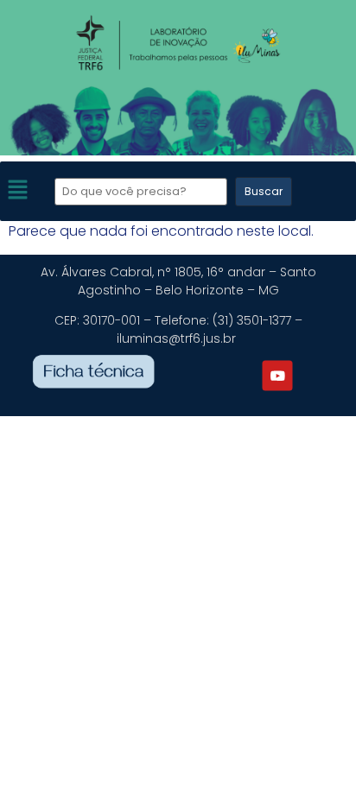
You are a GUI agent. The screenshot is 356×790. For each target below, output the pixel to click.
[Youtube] (278, 375)
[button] (17, 192)
